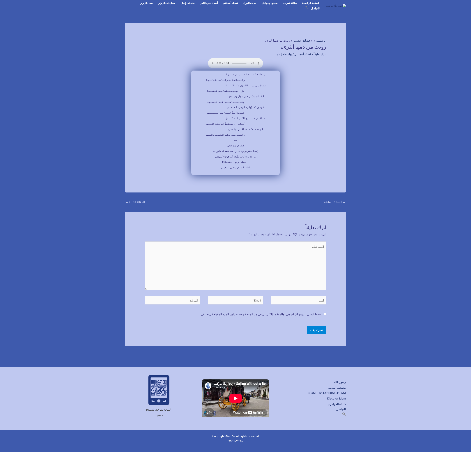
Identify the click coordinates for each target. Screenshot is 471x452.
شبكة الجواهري (336, 404)
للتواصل (315, 8)
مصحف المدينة (337, 387)
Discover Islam (336, 398)
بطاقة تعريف (290, 2)
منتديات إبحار (188, 2)
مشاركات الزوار (167, 2)
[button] (306, 8)
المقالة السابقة (335, 202)
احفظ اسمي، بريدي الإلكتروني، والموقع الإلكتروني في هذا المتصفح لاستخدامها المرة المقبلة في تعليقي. (260, 314)
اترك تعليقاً (320, 54)
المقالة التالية (135, 202)
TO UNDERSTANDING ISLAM (326, 393)
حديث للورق (249, 2)
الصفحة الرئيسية (311, 2)
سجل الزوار (147, 2)
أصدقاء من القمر (209, 2)
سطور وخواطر (270, 2)
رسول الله (340, 382)
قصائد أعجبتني (230, 2)
